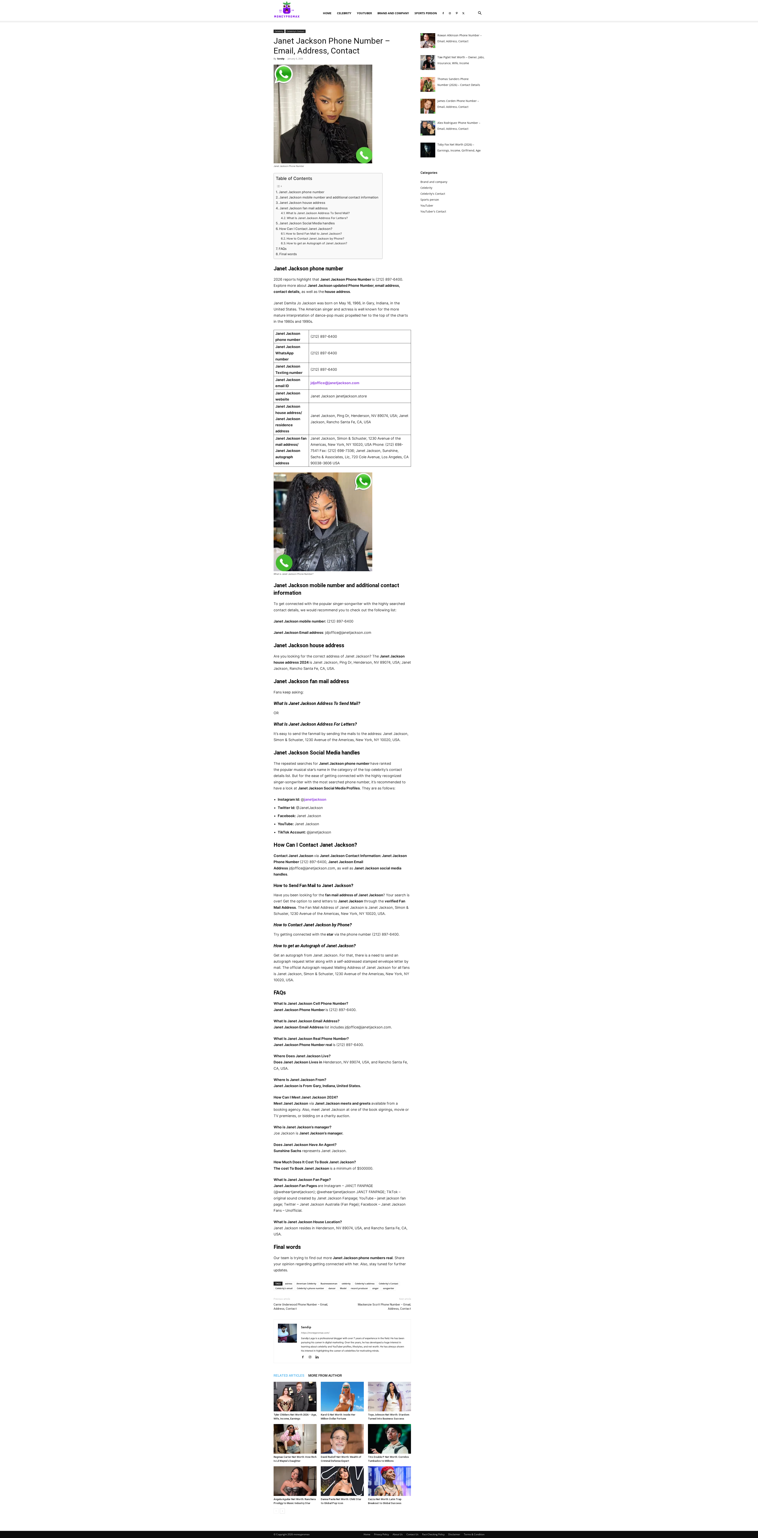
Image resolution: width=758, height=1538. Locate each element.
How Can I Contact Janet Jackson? (305, 229)
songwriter (388, 1288)
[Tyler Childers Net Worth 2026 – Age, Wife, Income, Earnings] (295, 1396)
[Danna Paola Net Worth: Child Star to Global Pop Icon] (342, 1481)
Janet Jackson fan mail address (304, 208)
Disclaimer (454, 1534)
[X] (463, 13)
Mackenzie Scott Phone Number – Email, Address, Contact (384, 1306)
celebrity (346, 1283)
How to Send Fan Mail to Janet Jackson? (314, 233)
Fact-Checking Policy (433, 1534)
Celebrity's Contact (295, 31)
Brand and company (393, 13)
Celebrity (344, 13)
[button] (479, 13)
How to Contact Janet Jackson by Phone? (315, 238)
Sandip (280, 58)
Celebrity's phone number (310, 1288)
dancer (332, 1288)
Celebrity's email (284, 1288)
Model (343, 1288)
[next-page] (282, 1511)
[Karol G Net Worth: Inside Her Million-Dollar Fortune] (342, 1396)
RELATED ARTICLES (289, 1375)
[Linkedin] (318, 1357)
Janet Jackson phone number (301, 192)
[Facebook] (443, 13)
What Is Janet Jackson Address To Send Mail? (318, 213)
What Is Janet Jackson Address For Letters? (317, 218)
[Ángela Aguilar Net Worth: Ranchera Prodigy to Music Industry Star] (295, 1481)
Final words (288, 254)
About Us (398, 1534)
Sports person (426, 13)
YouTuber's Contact (433, 211)
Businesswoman (329, 1283)
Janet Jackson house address (302, 203)
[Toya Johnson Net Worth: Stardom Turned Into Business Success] (389, 1396)
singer (375, 1288)
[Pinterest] (457, 13)
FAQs (283, 249)
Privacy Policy (381, 1534)
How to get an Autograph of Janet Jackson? (317, 243)
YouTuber (364, 13)
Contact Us (412, 1534)
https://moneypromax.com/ (315, 1332)
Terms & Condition (474, 1534)
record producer (359, 1288)
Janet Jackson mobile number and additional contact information (328, 197)
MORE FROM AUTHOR (325, 1375)
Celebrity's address (364, 1283)
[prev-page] (276, 1511)
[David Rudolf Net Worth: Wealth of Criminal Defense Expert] (342, 1439)
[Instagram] (450, 13)
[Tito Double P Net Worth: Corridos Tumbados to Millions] (389, 1439)
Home (327, 13)
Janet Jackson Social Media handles (307, 223)
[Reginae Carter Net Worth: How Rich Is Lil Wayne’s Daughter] (295, 1439)
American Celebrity (306, 1283)
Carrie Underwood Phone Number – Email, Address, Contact (301, 1306)
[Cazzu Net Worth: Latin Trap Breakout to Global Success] (389, 1481)
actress (288, 1283)
